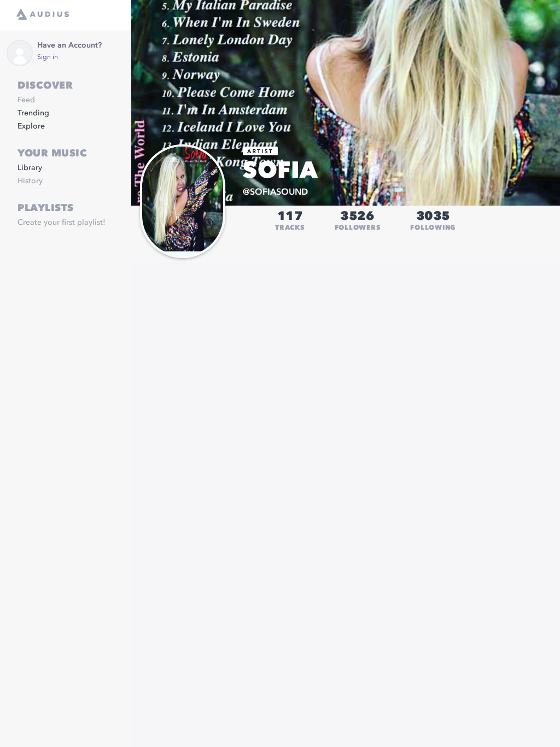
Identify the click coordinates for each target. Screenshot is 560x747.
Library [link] (30, 168)
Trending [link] (33, 113)
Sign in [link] (47, 57)
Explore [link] (31, 126)
